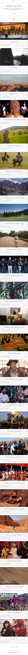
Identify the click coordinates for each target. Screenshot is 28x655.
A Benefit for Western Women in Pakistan (14, 197)
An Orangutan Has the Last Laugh (14, 301)
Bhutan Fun (14, 638)
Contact (20, 650)
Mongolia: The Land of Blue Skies (14, 171)
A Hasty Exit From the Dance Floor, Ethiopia (14, 119)
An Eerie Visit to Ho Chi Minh (14, 249)
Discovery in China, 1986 (14, 613)
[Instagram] (14, 1)
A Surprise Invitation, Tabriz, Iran (14, 275)
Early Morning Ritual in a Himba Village (14, 509)
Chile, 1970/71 (14, 93)
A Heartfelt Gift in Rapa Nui (14, 145)
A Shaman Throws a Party (14, 353)
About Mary (13, 650)
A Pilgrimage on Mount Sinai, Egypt (14, 587)
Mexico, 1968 (14, 68)
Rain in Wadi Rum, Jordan (14, 535)
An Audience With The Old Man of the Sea (14, 327)
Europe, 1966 (14, 42)
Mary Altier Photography (14, 7)
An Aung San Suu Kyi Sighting (14, 405)
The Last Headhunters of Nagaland (14, 379)
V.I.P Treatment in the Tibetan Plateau (14, 457)
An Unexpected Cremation (14, 431)
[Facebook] (12, 1)
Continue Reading (5, 44)
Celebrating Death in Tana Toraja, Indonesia (14, 483)
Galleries (8, 650)
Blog (17, 650)
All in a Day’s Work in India (14, 561)
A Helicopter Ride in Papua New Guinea (14, 223)
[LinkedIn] (15, 1)
